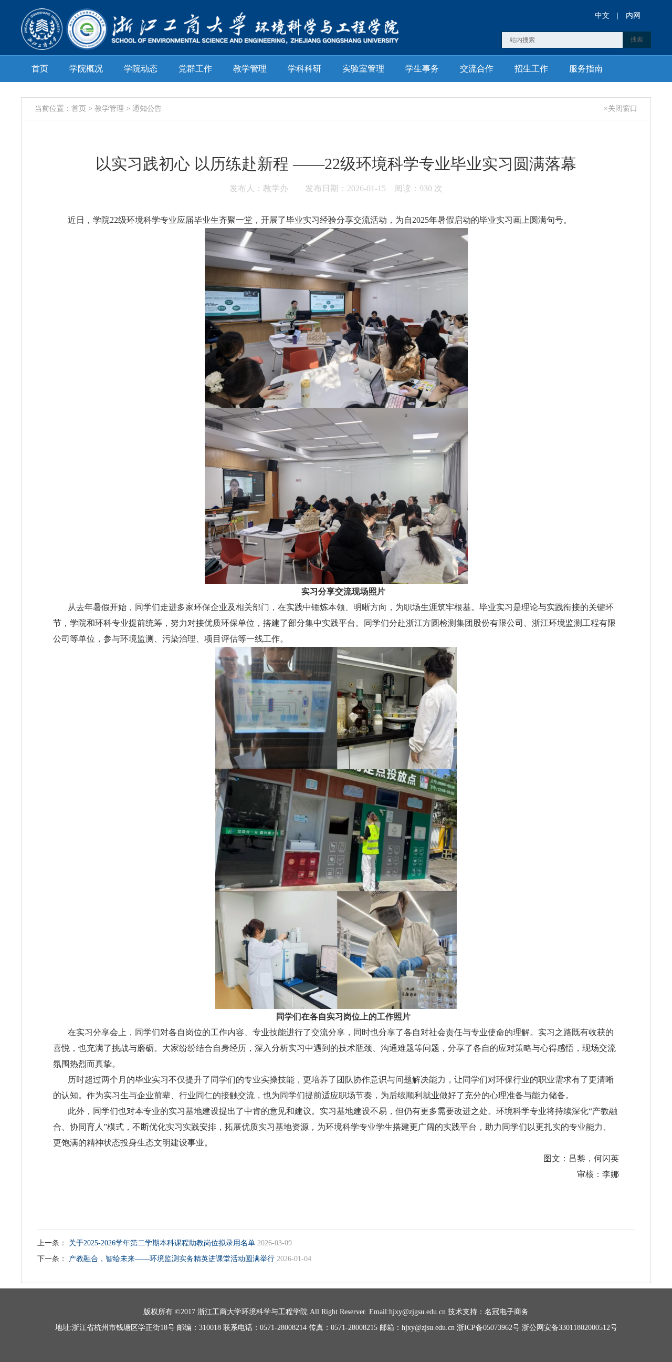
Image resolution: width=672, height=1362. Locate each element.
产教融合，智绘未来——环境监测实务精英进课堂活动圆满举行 (173, 1259)
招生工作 (531, 68)
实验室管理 (363, 68)
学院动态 (141, 68)
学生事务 (422, 68)
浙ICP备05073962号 (488, 1328)
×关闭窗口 (620, 108)
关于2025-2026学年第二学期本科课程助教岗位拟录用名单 (163, 1243)
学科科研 (304, 68)
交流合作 (477, 68)
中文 (602, 15)
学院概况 (86, 68)
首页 (40, 68)
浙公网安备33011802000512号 (569, 1328)
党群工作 (195, 68)
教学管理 (250, 68)
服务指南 (586, 68)
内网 (633, 15)
